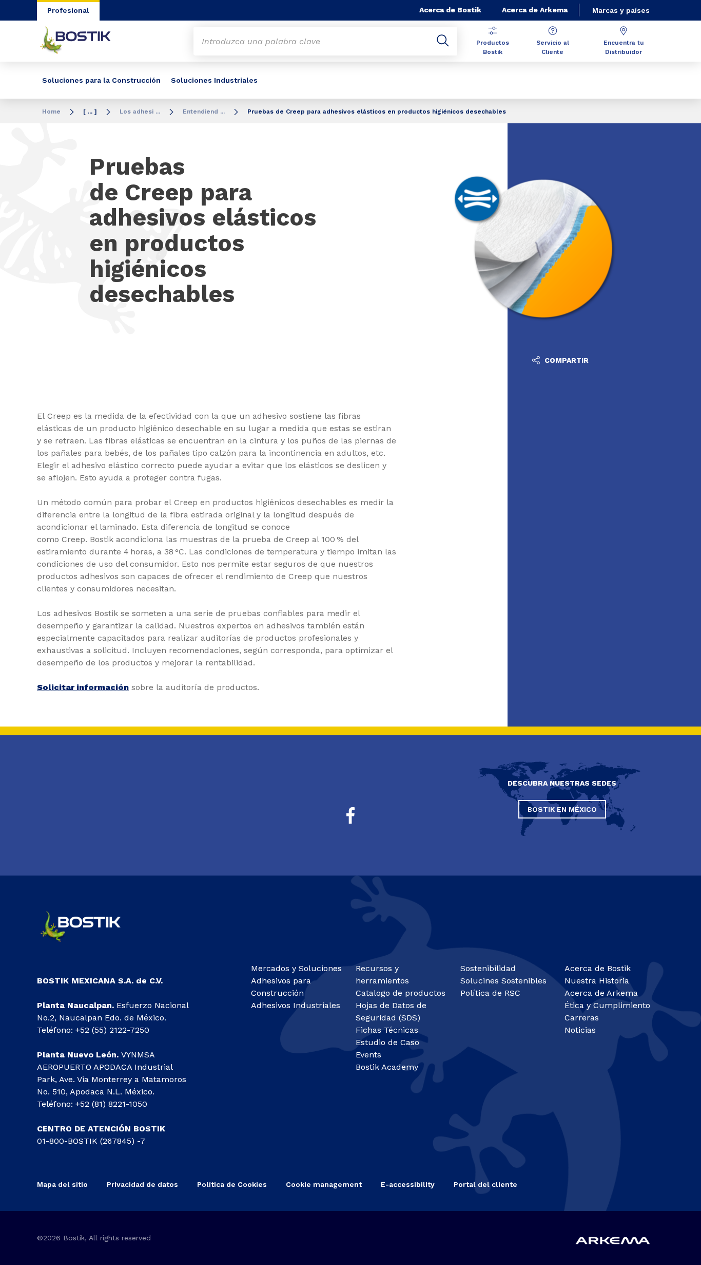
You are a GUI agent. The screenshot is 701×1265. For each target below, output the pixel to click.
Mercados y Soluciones (296, 968)
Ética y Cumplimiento (607, 1005)
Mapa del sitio (62, 1184)
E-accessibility (408, 1184)
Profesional (68, 10)
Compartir (565, 360)
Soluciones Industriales (214, 80)
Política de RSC (490, 993)
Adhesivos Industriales (295, 1005)
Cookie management (324, 1184)
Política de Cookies (232, 1184)
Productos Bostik (492, 47)
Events (368, 1054)
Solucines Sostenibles (503, 980)
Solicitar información (83, 687)
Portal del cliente (485, 1184)
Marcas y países (621, 10)
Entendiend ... (204, 111)
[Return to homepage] (83, 41)
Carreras (581, 1017)
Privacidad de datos (142, 1184)
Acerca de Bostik (450, 10)
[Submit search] (443, 41)
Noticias (580, 1030)
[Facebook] (350, 815)
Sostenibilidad (488, 968)
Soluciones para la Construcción (101, 80)
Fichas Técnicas (387, 1030)
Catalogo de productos (400, 993)
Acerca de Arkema (535, 10)
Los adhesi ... (140, 111)
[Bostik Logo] (89, 946)
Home (51, 111)
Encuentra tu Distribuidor (623, 47)
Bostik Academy (387, 1067)
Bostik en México (562, 809)
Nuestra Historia (596, 980)
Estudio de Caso (387, 1042)
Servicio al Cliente (552, 47)
